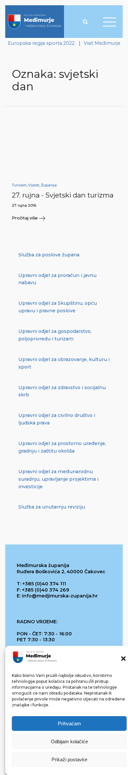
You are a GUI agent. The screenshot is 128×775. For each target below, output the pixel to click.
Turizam (19, 185)
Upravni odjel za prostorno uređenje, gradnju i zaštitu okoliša (62, 447)
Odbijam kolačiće (69, 741)
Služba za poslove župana (48, 255)
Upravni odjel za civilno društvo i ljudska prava (56, 419)
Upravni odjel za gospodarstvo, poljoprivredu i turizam (55, 335)
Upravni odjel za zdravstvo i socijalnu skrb (62, 391)
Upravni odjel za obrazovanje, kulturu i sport (64, 363)
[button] (123, 658)
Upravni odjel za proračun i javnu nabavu (57, 279)
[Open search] (85, 22)
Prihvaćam (69, 723)
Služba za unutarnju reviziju (51, 507)
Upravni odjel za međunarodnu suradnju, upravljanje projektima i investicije (58, 479)
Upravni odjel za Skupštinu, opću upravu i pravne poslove (57, 307)
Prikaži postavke (69, 759)
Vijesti (33, 185)
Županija (49, 185)
